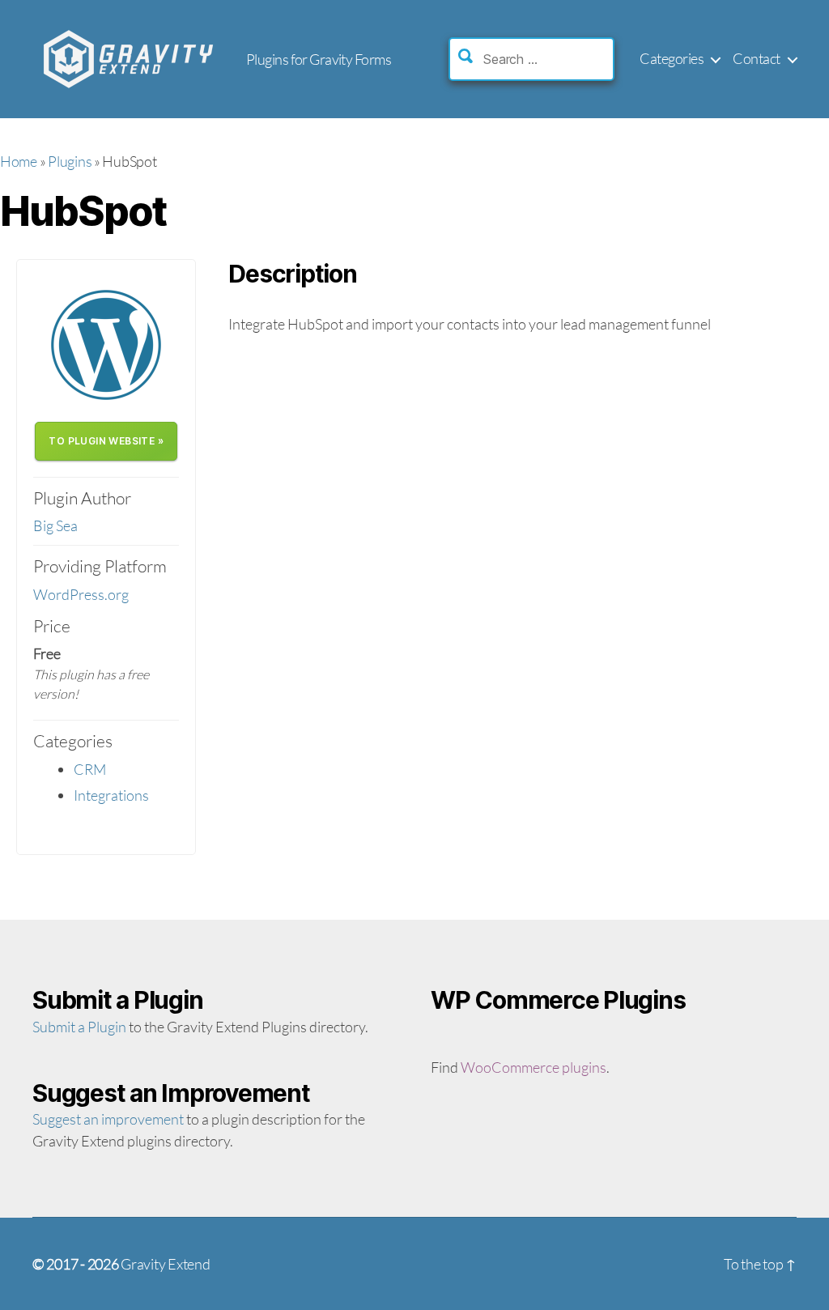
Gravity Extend (165, 1264)
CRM (90, 769)
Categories (672, 58)
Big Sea (55, 525)
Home (18, 161)
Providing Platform (100, 565)
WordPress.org (81, 594)
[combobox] (546, 59)
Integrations (111, 795)
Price (51, 625)
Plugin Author (82, 497)
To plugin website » (106, 441)
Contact (756, 58)
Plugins (69, 161)
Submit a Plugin (79, 1027)
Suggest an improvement (108, 1119)
